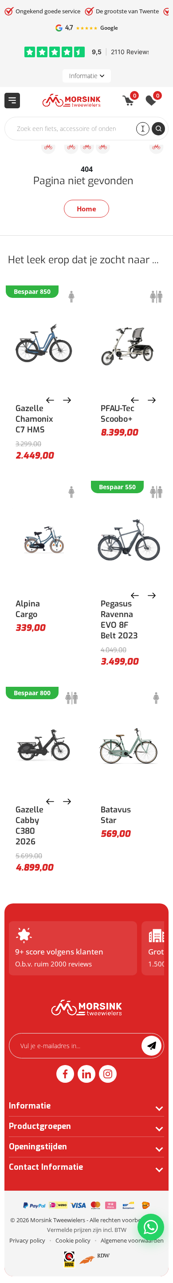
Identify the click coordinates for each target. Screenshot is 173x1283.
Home (86, 208)
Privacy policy (27, 1240)
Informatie (83, 75)
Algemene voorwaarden (132, 1240)
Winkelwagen (134, 97)
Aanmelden (151, 1046)
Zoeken (158, 128)
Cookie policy (72, 1240)
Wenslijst (157, 97)
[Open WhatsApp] (151, 1227)
